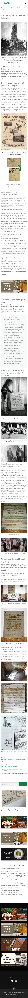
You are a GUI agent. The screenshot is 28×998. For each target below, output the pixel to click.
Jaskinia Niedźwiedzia (12, 871)
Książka (24, 873)
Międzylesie (3, 878)
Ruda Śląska (3, 887)
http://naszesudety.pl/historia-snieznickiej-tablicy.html (13, 759)
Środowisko (3, 896)
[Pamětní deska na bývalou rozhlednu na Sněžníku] (14, 698)
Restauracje (22, 885)
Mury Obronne (16, 878)
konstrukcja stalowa (5, 873)
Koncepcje (19, 871)
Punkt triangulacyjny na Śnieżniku (8, 885)
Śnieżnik (20, 894)
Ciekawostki (4, 870)
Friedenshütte (19, 870)
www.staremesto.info (6, 659)
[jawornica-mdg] (14, 944)
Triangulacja (16, 887)
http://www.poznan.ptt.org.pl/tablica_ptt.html (11, 764)
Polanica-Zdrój (19, 884)
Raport (17, 885)
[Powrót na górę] (14, 989)
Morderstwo (9, 878)
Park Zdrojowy (16, 882)
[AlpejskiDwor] (14, 822)
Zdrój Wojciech (15, 894)
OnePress (7, 994)
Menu (25, 3)
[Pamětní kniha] (14, 671)
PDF (2, 761)
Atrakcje (19, 865)
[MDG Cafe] (14, 959)
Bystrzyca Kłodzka (15, 868)
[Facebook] (12, 981)
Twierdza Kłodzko (5, 888)
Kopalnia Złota (14, 873)
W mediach (12, 892)
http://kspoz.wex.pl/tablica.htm (8, 766)
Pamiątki (9, 881)
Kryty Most (20, 873)
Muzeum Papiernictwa (6, 879)
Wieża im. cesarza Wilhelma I (10, 891)
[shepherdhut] (14, 286)
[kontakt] (16, 981)
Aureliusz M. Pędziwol (5, 868)
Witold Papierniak (5, 892)
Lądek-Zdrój (10, 876)
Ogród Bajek (4, 881)
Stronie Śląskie (10, 887)
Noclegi (13, 880)
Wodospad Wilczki (20, 892)
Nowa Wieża (19, 880)
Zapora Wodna (8, 894)
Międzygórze (20, 875)
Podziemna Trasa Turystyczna (7, 884)
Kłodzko (3, 876)
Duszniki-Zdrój (12, 870)
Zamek (2, 894)
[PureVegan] (14, 854)
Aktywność (3, 866)
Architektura (10, 866)
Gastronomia (4, 871)
